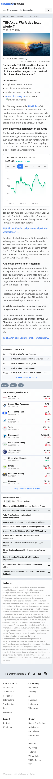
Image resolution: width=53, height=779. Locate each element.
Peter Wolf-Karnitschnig (17, 58)
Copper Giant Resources (18, 404)
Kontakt (6, 723)
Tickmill (32, 752)
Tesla (10, 427)
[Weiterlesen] (49, 506)
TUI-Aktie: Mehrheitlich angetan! (23, 363)
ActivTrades (33, 727)
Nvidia (11, 466)
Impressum (8, 687)
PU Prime (32, 747)
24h (13, 501)
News (13, 385)
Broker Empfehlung (37, 723)
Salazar (11, 420)
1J (33, 166)
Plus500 (32, 743)
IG (29, 739)
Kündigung (7, 727)
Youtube (32, 691)
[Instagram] (45, 674)
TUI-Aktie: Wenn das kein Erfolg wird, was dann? (29, 359)
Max (45, 166)
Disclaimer (7, 695)
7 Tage (19, 501)
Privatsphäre (8, 704)
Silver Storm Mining (16, 443)
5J (39, 166)
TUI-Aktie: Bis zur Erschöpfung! (22, 368)
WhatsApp (33, 708)
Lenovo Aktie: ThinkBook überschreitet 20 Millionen (24, 522)
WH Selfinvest (34, 760)
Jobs (5, 708)
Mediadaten (8, 691)
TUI (21, 385)
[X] (34, 674)
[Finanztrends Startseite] (12, 5)
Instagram (33, 704)
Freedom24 (33, 735)
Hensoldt (12, 481)
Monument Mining (16, 474)
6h (4, 501)
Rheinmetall (13, 435)
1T (8, 166)
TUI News (12, 16)
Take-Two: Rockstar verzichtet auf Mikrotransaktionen (17, 516)
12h (8, 501)
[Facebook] (28, 674)
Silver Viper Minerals (17, 458)
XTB (30, 764)
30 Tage (27, 501)
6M (26, 166)
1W (14, 166)
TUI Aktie (4, 16)
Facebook (32, 700)
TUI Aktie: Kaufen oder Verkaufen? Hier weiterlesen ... (25, 230)
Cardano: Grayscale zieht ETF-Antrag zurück (21, 510)
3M (20, 166)
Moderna (12, 396)
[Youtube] (39, 674)
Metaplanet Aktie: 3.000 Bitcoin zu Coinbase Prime (24, 506)
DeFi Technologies (16, 412)
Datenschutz (8, 700)
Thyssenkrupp (14, 450)
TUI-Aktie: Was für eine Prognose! (23, 354)
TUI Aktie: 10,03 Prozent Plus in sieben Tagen (28, 372)
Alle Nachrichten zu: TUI (27, 377)
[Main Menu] (50, 3)
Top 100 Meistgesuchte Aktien (27, 488)
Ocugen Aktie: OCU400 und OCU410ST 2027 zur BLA (24, 531)
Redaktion (33, 687)
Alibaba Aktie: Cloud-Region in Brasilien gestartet (23, 526)
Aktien (4, 385)
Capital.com (33, 731)
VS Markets (33, 756)
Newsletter (7, 712)
